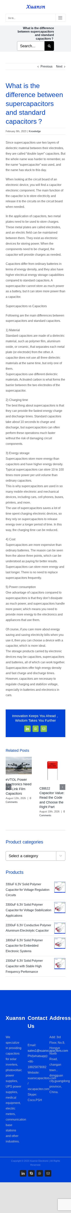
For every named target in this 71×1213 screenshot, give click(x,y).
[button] (8, 787)
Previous (46, 66)
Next (59, 66)
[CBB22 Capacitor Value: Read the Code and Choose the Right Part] (52, 758)
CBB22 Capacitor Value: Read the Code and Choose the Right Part (51, 797)
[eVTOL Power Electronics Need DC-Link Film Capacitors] (19, 758)
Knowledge (35, 131)
